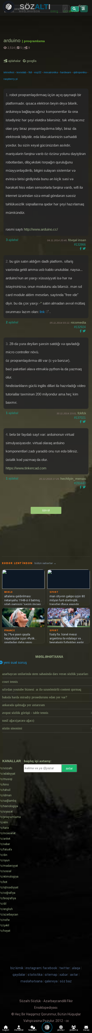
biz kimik (17, 968)
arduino (13, 40)
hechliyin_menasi (73, 478)
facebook (50, 968)
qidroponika (80, 72)
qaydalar (19, 974)
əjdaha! (12, 240)
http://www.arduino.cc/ (41, 229)
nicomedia (78, 322)
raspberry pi (10, 78)
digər (82, 6)
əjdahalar (14, 61)
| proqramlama (33, 41)
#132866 (80, 244)
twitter (64, 968)
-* (40, 303)
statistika (35, 974)
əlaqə (76, 968)
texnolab (21, 72)
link (42, 312)
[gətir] (75, 9)
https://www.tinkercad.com (26, 468)
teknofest (9, 72)
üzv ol (46, 510)
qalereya (51, 981)
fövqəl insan (77, 240)
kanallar (11, 761)
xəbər (63, 974)
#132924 (80, 327)
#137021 (80, 417)
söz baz (66, 981)
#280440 (80, 483)
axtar (69, 768)
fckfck (82, 413)
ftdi (30, 72)
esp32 (37, 72)
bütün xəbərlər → (45, 563)
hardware (65, 72)
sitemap (51, 974)
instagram (33, 968)
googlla (31, 61)
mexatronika (51, 72)
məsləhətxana (49, 657)
